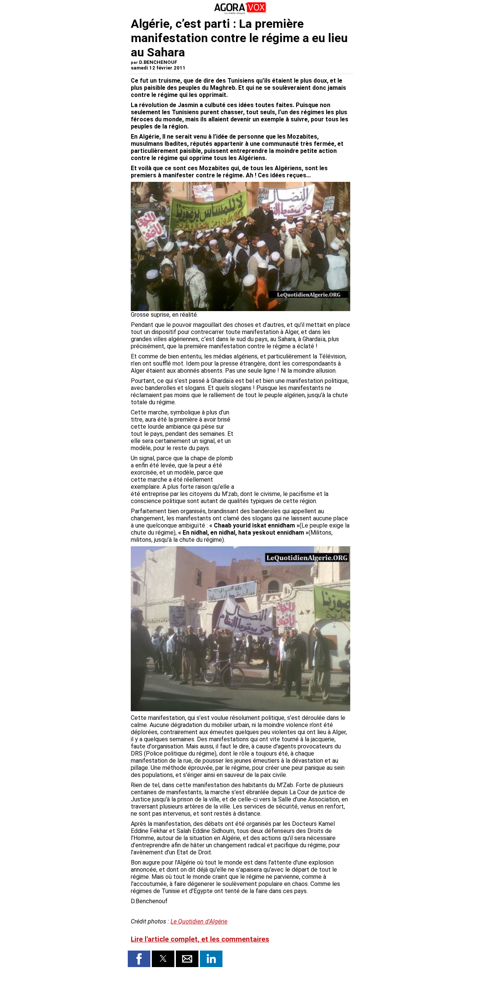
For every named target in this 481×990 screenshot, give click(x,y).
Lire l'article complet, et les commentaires (200, 939)
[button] (139, 959)
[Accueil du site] (240, 13)
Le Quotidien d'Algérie (199, 921)
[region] (293, 448)
